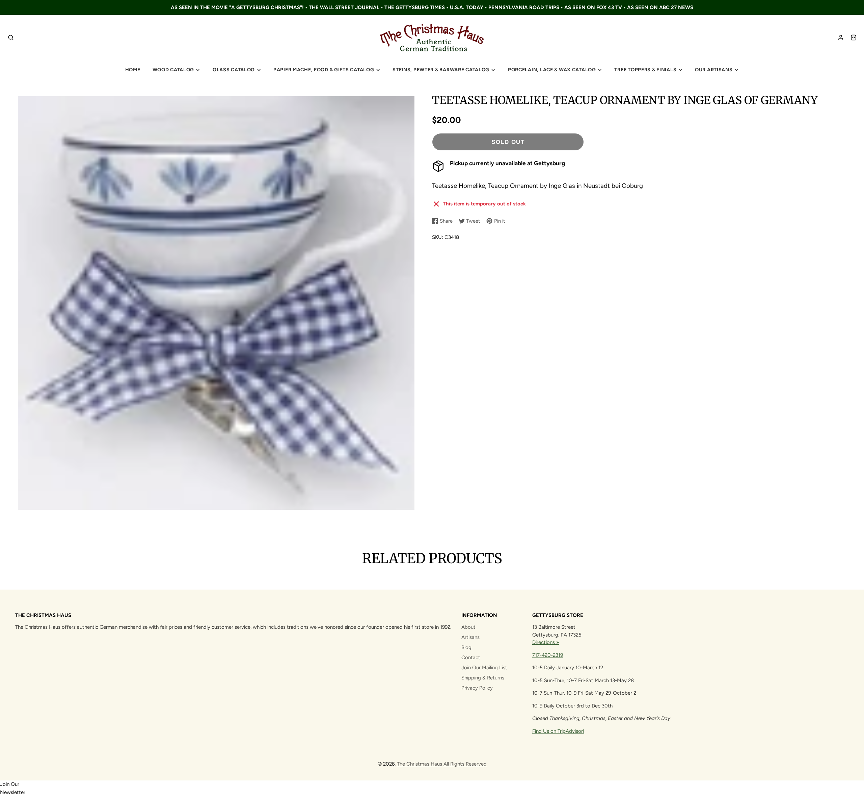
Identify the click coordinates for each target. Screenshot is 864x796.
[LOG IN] (841, 37)
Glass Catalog (234, 70)
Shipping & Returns (482, 678)
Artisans (470, 637)
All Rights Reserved (465, 764)
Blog (466, 647)
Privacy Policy (477, 688)
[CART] (853, 37)
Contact (470, 657)
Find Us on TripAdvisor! (558, 731)
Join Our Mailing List (484, 668)
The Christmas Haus (419, 764)
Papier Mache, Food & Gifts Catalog (323, 70)
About (468, 627)
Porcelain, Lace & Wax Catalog (552, 70)
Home (132, 70)
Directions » (545, 642)
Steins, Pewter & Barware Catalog (441, 70)
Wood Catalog (173, 70)
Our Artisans (714, 70)
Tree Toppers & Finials (645, 70)
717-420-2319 (547, 655)
